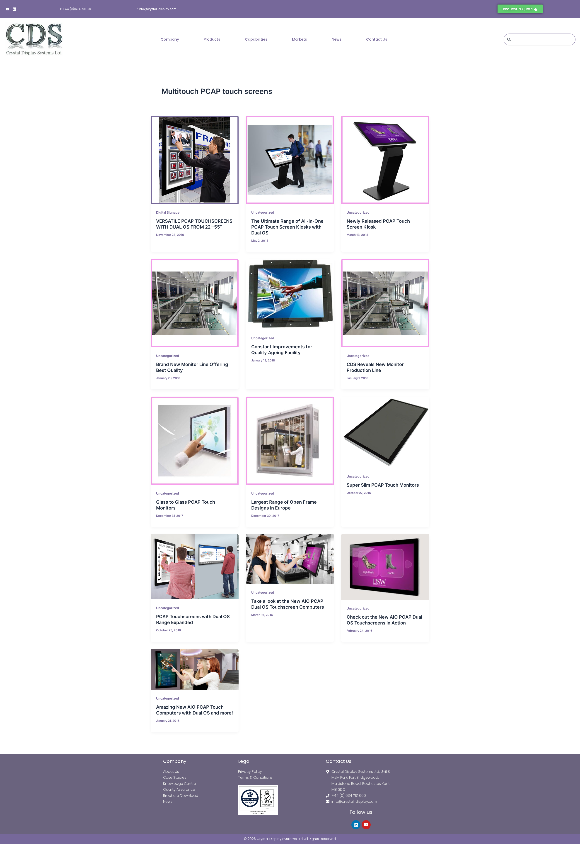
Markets (299, 39)
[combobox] (539, 39)
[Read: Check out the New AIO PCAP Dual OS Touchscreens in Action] (385, 567)
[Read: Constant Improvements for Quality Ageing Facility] (290, 294)
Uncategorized (262, 212)
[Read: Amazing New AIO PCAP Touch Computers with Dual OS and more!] (195, 669)
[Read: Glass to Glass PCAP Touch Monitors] (195, 441)
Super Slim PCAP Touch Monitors (383, 485)
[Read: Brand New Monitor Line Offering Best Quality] (195, 303)
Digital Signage (167, 212)
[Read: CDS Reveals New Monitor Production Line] (385, 303)
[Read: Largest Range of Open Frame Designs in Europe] (290, 441)
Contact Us (376, 39)
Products (212, 39)
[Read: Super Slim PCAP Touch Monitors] (385, 432)
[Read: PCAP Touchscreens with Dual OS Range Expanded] (195, 566)
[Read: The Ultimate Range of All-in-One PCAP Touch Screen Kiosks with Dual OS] (290, 160)
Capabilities (256, 39)
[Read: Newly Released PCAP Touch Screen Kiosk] (385, 160)
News (336, 39)
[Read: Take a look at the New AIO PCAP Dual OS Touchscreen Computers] (290, 559)
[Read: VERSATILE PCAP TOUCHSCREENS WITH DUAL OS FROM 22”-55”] (195, 160)
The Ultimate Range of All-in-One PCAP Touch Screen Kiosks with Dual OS (287, 227)
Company (170, 39)
